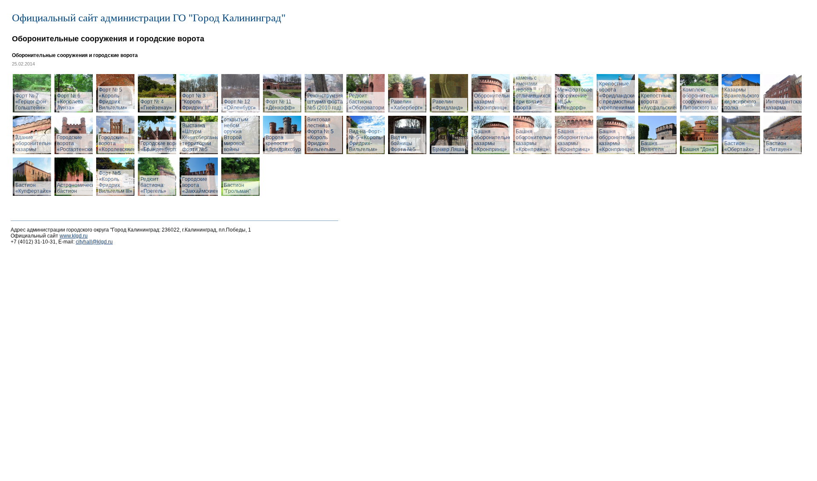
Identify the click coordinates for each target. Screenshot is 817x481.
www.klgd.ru (74, 236)
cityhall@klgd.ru (94, 242)
